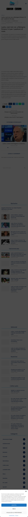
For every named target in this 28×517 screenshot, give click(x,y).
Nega (14, 508)
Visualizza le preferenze (14, 512)
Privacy (16, 515)
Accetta (14, 505)
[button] (26, 491)
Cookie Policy (12, 515)
